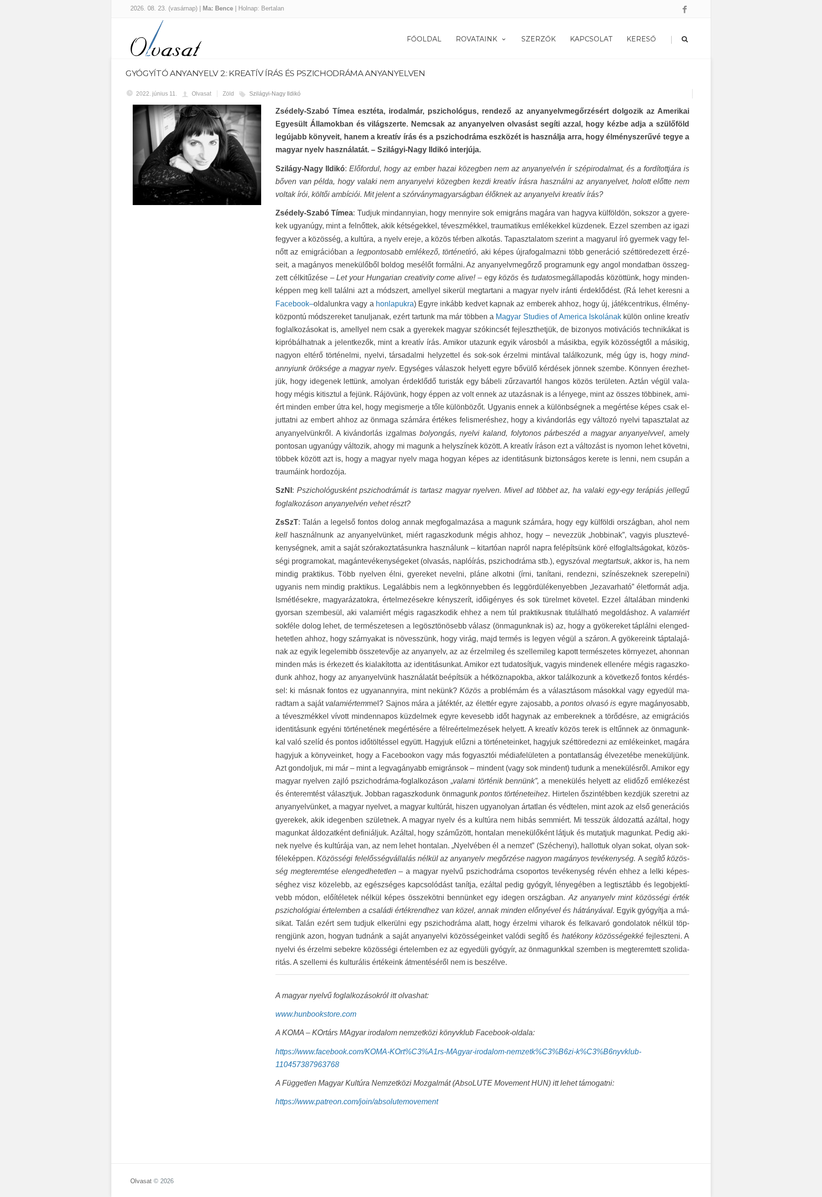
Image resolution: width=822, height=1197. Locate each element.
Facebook (292, 304)
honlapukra (395, 304)
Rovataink (476, 39)
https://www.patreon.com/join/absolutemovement (356, 1102)
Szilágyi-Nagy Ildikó (275, 93)
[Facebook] (685, 10)
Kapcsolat (591, 39)
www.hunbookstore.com (315, 1014)
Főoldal (424, 39)
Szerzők (538, 39)
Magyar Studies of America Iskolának (558, 317)
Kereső (641, 39)
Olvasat (141, 1181)
